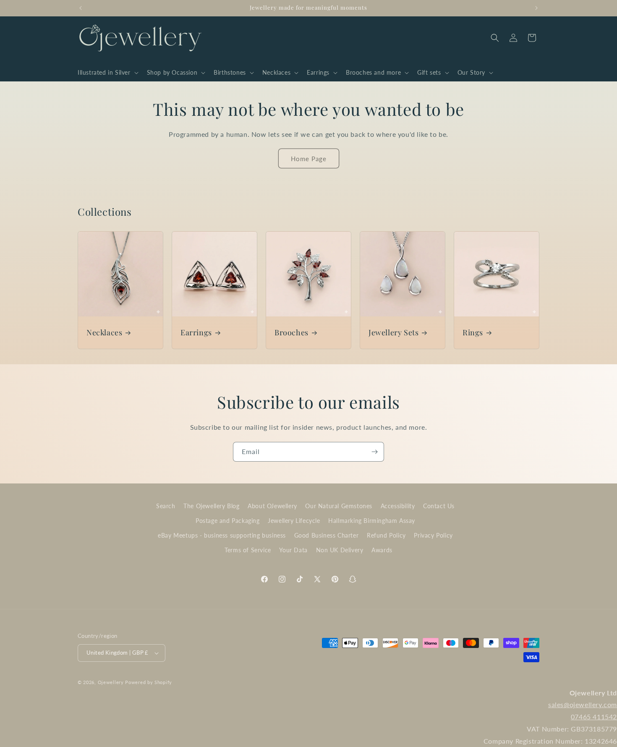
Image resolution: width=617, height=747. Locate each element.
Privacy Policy (433, 535)
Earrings (196, 332)
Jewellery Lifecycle (294, 520)
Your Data (293, 550)
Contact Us (439, 505)
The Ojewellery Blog (211, 505)
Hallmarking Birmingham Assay (371, 520)
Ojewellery (111, 682)
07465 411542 (594, 717)
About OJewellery (272, 505)
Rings (473, 332)
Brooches (291, 332)
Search (165, 505)
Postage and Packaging (228, 520)
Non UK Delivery (339, 550)
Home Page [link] (309, 158)
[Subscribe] (374, 452)
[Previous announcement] (80, 8)
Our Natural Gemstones (338, 505)
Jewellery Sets (393, 332)
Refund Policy (386, 535)
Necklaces (104, 332)
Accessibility (398, 505)
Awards (381, 550)
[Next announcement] (536, 8)
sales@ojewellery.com (582, 704)
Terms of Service (248, 550)
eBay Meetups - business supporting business (222, 535)
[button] (107, 72)
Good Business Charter (326, 535)
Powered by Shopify (148, 682)
